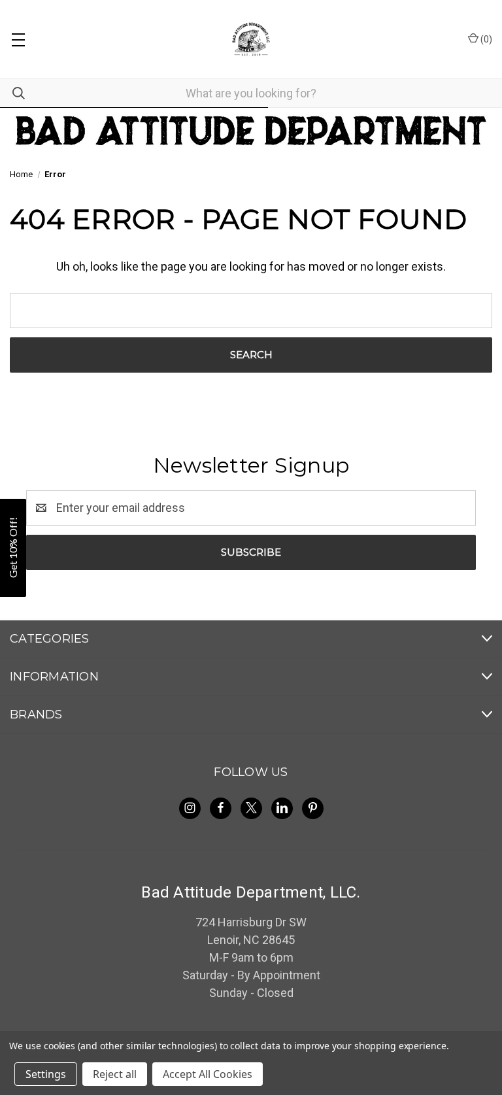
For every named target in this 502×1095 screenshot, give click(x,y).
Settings (45, 1074)
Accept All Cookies (207, 1074)
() (485, 39)
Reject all (115, 1074)
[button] (13, 548)
